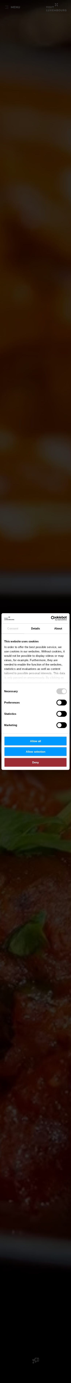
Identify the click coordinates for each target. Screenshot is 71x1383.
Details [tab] (35, 628)
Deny (35, 762)
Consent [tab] (12, 628)
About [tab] (58, 628)
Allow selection (35, 751)
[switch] (61, 702)
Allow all (35, 740)
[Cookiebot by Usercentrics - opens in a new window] (51, 618)
